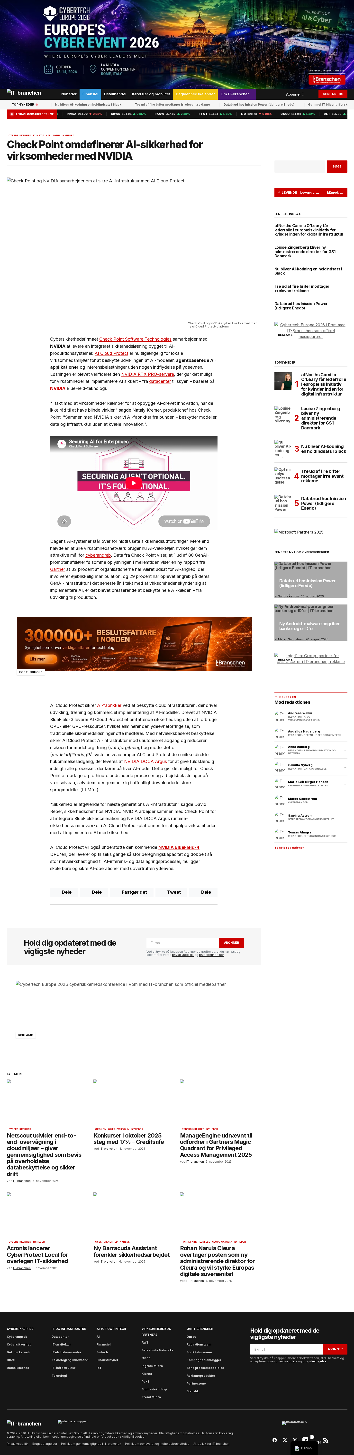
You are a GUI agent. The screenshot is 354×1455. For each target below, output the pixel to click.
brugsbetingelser (211, 955)
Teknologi (59, 1375)
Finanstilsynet (107, 1360)
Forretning (190, 1242)
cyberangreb (98, 555)
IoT (99, 1368)
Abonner (231, 942)
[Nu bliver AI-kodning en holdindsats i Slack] (283, 449)
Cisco (146, 1358)
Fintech (102, 1352)
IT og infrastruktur (69, 1329)
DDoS (11, 1360)
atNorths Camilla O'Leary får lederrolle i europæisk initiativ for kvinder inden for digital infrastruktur (309, 230)
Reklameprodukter (201, 1375)
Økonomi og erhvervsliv (112, 1129)
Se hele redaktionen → (291, 847)
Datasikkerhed (18, 1368)
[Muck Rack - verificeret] (300, 1425)
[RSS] (326, 1440)
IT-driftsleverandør (67, 1352)
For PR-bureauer (199, 1352)
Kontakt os (333, 94)
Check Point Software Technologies (135, 339)
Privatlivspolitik (17, 1443)
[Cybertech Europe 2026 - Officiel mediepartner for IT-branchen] (177, 44)
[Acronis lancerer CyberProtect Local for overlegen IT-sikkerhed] (47, 1215)
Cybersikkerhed (20, 135)
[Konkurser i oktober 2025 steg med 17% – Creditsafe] (133, 1102)
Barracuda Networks (157, 1350)
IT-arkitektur (61, 1344)
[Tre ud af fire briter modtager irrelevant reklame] (283, 476)
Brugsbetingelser (44, 1443)
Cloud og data (222, 1242)
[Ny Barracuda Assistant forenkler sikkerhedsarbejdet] (133, 1215)
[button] (312, 94)
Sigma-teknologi (154, 1389)
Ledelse (205, 1242)
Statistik (193, 1391)
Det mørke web (18, 1352)
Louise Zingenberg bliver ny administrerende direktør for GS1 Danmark (305, 251)
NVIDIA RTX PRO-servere (147, 374)
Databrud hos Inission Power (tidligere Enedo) (230, 104)
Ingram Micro (152, 1366)
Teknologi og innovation (70, 1360)
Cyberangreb (17, 1336)
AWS (145, 1342)
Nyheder (68, 135)
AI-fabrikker (109, 705)
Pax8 (145, 1381)
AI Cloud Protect (111, 353)
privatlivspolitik (183, 955)
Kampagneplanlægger (204, 1360)
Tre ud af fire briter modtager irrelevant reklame (143, 104)
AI (98, 1336)
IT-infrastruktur (64, 1368)
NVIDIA (57, 388)
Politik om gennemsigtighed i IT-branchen (91, 1443)
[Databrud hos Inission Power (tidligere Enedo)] (283, 503)
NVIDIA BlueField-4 (179, 847)
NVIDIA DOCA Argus (145, 761)
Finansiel (104, 1344)
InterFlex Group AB (74, 1433)
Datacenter (60, 1336)
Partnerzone (196, 1383)
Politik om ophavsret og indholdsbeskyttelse (157, 1443)
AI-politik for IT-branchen (211, 1443)
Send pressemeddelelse (205, 1368)
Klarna (147, 1374)
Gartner (57, 569)
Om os (191, 1336)
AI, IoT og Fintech (111, 1329)
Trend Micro (151, 1397)
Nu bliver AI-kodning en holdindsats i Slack (59, 104)
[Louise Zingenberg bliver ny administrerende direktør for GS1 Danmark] (283, 415)
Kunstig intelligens (47, 135)
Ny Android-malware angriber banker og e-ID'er (309, 626)
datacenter (160, 381)
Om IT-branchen (200, 1329)
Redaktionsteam (199, 1344)
